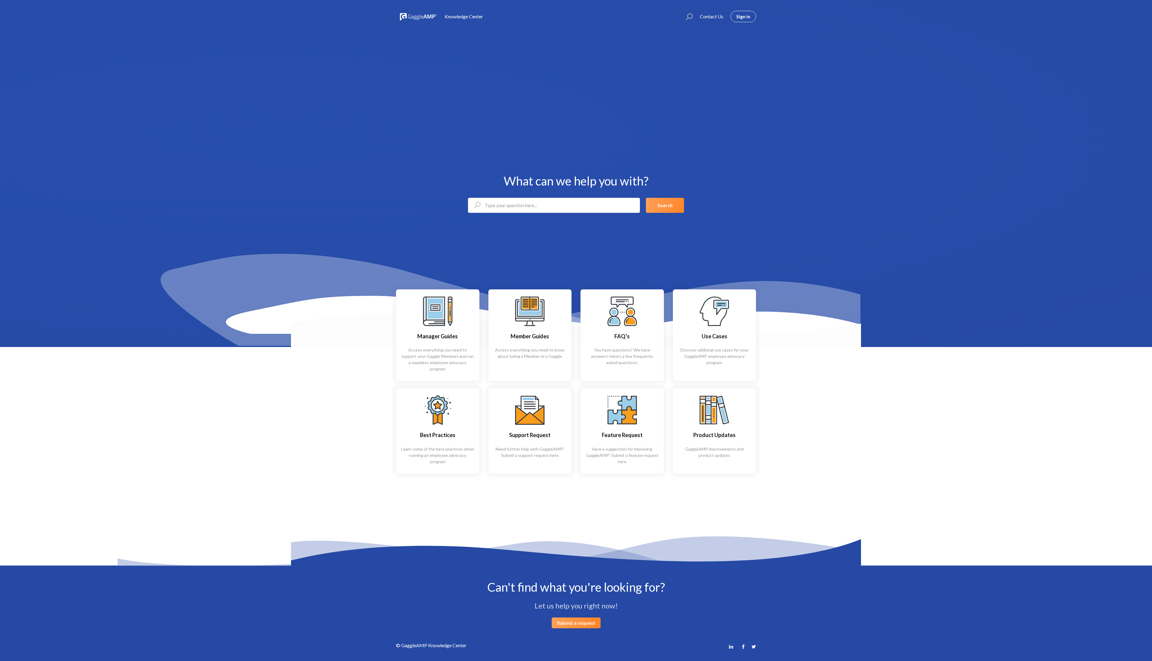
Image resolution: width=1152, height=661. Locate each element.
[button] (686, 16)
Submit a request (576, 623)
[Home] (417, 17)
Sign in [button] (743, 16)
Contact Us (711, 16)
